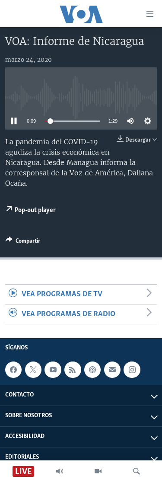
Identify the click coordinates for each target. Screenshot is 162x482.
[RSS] (72, 370)
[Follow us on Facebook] (13, 370)
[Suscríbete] (112, 370)
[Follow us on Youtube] (52, 370)
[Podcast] (92, 370)
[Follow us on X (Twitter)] (33, 370)
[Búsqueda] (136, 471)
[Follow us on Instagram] (132, 370)
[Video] (98, 471)
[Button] (23, 242)
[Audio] (60, 471)
